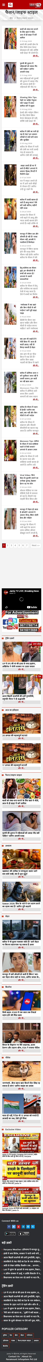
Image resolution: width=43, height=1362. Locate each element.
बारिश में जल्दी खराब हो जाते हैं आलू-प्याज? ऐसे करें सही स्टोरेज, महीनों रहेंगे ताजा (29, 204)
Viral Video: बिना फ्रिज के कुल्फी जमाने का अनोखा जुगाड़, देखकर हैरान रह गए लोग (29, 479)
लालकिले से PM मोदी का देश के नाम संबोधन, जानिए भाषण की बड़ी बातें (22, 1261)
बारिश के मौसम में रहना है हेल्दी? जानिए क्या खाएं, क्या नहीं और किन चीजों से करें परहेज (29, 411)
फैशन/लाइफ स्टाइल (13, 775)
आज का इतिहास (12, 710)
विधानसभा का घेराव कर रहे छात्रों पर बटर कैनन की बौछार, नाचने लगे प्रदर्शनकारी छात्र (22, 1277)
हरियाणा (5, 1340)
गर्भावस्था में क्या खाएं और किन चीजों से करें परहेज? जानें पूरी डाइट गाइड (28, 309)
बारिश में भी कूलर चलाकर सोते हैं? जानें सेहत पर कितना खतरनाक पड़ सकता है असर (20, 943)
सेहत (7, 916)
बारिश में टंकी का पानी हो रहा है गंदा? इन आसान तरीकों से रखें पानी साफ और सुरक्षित (29, 135)
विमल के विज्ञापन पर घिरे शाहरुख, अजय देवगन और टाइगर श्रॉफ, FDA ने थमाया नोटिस (21, 1046)
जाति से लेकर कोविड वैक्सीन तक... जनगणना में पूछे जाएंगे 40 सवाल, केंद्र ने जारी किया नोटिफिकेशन (22, 1265)
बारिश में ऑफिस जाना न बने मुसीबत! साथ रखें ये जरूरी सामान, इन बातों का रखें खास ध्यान (29, 377)
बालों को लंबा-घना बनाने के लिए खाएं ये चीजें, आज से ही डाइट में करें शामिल (29, 33)
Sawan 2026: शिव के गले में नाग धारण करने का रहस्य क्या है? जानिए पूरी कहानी (21, 905)
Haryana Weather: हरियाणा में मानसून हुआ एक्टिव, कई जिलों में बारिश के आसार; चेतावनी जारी (22, 1249)
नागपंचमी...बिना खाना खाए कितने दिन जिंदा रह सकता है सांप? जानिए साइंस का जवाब (21, 1084)
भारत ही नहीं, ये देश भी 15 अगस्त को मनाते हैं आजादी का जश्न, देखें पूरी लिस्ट (20, 1117)
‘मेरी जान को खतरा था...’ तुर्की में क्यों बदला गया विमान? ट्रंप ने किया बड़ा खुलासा (22, 1312)
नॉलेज (7, 1058)
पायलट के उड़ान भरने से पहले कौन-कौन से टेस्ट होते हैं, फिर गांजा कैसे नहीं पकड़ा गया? (22, 1304)
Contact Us (14, 1356)
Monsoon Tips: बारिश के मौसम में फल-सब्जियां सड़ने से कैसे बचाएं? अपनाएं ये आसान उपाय (29, 445)
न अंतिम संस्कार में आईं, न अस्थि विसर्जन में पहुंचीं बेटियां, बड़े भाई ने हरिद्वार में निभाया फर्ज (22, 1273)
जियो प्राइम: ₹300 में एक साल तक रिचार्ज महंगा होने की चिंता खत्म (19, 1014)
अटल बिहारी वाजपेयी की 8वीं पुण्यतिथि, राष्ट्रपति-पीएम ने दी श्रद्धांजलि (18, 697)
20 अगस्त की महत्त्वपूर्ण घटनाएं (14, 735)
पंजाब (13, 1340)
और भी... (36, 56)
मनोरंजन (29, 1335)
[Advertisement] (21, 567)
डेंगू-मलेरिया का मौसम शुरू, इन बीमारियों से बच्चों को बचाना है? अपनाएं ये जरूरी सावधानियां (28, 274)
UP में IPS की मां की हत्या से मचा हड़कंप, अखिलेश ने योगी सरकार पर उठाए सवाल (18, 665)
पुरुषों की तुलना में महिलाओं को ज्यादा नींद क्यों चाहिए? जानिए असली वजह (28, 67)
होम (11, 18)
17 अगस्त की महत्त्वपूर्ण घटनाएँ (14, 765)
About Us (27, 1356)
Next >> (36, 545)
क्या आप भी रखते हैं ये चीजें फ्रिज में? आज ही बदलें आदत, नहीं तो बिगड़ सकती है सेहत (28, 343)
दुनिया (5, 1335)
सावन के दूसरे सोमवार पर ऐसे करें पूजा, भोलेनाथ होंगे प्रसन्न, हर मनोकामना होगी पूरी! (22, 1320)
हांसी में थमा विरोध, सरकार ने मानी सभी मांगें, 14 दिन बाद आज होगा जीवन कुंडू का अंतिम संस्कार (22, 1253)
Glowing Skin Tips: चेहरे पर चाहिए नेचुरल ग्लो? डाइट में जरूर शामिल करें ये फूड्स (28, 101)
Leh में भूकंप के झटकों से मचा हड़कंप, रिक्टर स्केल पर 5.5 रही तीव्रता (22, 1269)
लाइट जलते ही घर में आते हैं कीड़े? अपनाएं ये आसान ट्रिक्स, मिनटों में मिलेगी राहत (28, 170)
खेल (16, 1335)
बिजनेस (8, 987)
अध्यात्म (8, 846)
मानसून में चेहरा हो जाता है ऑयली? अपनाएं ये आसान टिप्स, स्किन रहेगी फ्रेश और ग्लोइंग (29, 513)
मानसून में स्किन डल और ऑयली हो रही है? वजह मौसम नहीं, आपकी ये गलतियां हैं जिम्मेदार (29, 238)
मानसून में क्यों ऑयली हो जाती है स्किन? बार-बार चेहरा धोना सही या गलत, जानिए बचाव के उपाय (20, 976)
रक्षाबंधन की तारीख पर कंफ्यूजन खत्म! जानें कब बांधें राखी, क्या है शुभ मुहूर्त (19, 872)
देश (11, 1335)
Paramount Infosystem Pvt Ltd (21, 1359)
